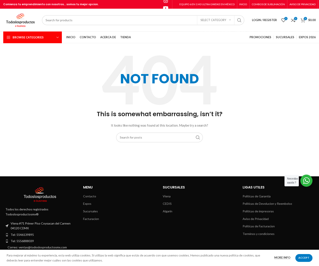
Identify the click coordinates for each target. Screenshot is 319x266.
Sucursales (90, 211)
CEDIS (167, 203)
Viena (167, 196)
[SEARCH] (239, 20)
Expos (87, 203)
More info (282, 257)
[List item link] (39, 234)
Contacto (89, 196)
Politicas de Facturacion (259, 226)
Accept (303, 257)
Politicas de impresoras (258, 211)
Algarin (167, 211)
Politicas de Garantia (257, 196)
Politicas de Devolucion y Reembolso (267, 203)
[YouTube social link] (166, 8)
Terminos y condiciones (259, 234)
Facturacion (91, 219)
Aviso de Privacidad (256, 219)
